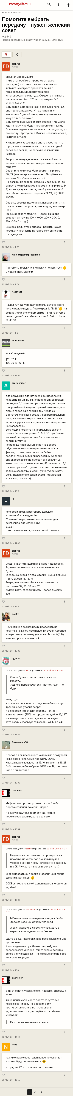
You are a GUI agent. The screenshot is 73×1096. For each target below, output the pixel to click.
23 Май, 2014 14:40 (11, 543)
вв (27, 670)
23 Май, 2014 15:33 (11, 651)
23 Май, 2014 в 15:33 (57, 849)
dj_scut (16, 658)
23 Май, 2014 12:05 (11, 375)
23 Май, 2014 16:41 (10, 970)
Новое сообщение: (14, 39)
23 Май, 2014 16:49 (11, 1037)
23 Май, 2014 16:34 (11, 829)
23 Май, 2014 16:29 (11, 734)
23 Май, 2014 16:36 (11, 900)
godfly (15, 614)
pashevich (17, 790)
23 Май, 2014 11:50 (10, 284)
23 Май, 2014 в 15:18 (53, 670)
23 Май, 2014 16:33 (11, 783)
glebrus (16, 64)
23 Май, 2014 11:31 (10, 247)
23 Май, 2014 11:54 (10, 333)
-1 (13, 498)
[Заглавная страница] (20, 2)
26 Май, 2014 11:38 (54, 39)
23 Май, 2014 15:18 (10, 606)
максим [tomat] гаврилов (26, 254)
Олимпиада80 (20, 742)
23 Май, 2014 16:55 (11, 1080)
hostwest (17, 292)
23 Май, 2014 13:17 (10, 491)
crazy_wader (33, 39)
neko (14, 1044)
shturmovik (18, 340)
